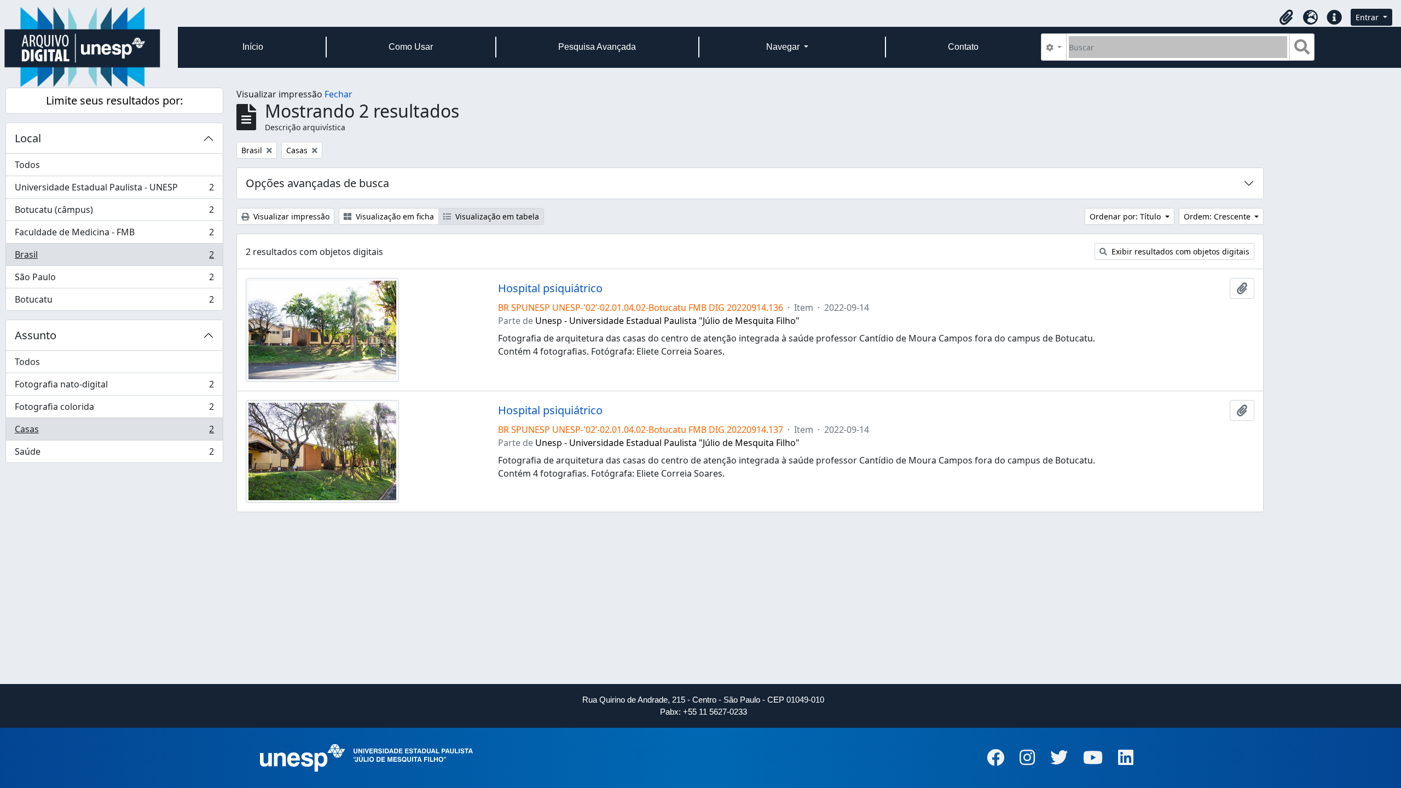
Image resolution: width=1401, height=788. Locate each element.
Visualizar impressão (290, 216)
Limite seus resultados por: (114, 100)
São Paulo (114, 279)
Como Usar (411, 46)
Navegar (784, 46)
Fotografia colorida (114, 409)
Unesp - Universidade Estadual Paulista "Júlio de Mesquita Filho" (667, 321)
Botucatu (114, 301)
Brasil (114, 257)
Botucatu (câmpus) (114, 212)
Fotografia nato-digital (114, 387)
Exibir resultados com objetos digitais (1179, 251)
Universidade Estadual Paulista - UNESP (114, 190)
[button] (1286, 17)
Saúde (114, 453)
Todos (27, 165)
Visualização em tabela (496, 216)
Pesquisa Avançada (597, 46)
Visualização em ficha (394, 216)
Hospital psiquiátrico (550, 288)
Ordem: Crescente (1218, 216)
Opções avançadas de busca (317, 183)
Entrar (1368, 17)
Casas (114, 432)
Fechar (338, 94)
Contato (963, 46)
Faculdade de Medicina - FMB (114, 235)
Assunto (35, 335)
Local (28, 138)
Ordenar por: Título (1126, 216)
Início (252, 46)
